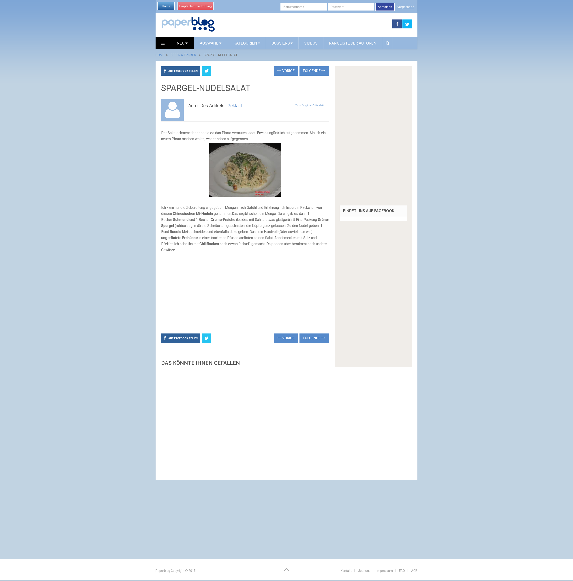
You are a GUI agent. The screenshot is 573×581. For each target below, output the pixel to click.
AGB (414, 570)
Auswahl (209, 43)
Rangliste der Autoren (352, 43)
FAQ (402, 570)
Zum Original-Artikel (308, 105)
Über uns (364, 570)
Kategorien (245, 43)
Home (166, 6)
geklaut (234, 105)
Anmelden (385, 7)
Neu (181, 43)
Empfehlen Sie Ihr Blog (195, 6)
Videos (311, 43)
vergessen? (406, 7)
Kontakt (346, 570)
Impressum (385, 570)
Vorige (288, 71)
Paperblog (163, 570)
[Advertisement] (303, 24)
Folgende (312, 71)
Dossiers (281, 43)
